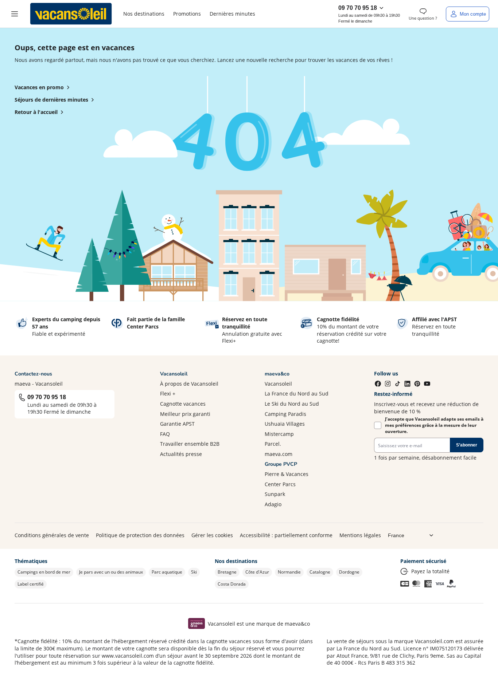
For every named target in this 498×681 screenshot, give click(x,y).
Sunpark (275, 494)
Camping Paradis (285, 413)
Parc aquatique (167, 572)
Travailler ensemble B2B (189, 443)
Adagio (273, 504)
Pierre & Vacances (286, 474)
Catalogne (320, 572)
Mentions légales (360, 535)
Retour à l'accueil (36, 112)
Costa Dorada (232, 584)
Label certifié (30, 584)
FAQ (165, 433)
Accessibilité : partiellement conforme (286, 535)
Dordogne (349, 572)
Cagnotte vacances (183, 403)
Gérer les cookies (212, 535)
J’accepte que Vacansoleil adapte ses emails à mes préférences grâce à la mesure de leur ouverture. (434, 425)
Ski (194, 572)
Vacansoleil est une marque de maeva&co (259, 623)
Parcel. (273, 443)
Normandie (289, 572)
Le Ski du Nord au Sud (292, 403)
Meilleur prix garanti (185, 413)
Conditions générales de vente (52, 535)
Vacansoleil (278, 383)
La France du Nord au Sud (296, 393)
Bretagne (227, 572)
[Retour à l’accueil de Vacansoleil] (71, 14)
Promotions (187, 13)
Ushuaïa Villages (285, 423)
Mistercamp (279, 433)
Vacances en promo (39, 87)
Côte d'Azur (257, 572)
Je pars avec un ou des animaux (111, 572)
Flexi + (167, 393)
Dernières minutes (232, 13)
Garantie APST (177, 423)
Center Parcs (280, 484)
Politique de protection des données (140, 535)
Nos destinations (143, 13)
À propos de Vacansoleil (189, 383)
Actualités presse (181, 453)
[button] (14, 14)
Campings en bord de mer (43, 572)
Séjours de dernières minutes (51, 99)
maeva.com (278, 453)
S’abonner (466, 445)
